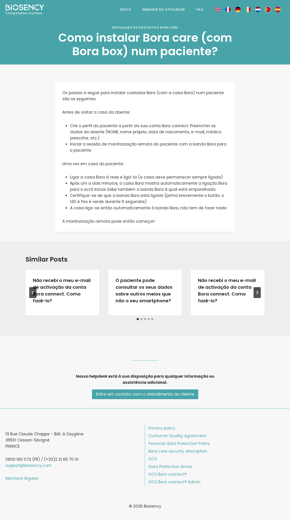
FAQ (199, 9)
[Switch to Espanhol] (278, 10)
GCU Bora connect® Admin (174, 482)
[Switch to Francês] (228, 10)
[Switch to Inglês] (218, 10)
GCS (152, 459)
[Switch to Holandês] (258, 10)
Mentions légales (22, 478)
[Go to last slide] (32, 292)
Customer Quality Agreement (177, 436)
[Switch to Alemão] (238, 10)
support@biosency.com (28, 465)
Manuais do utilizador (164, 9)
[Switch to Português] (268, 10)
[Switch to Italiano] (248, 10)
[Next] (257, 292)
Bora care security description (177, 451)
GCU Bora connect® (167, 474)
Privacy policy (161, 428)
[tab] (138, 319)
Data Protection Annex (170, 466)
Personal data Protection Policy (179, 443)
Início (125, 9)
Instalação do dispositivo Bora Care (145, 27)
